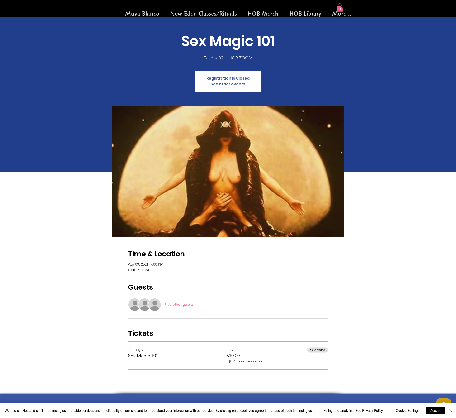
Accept (435, 410)
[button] (339, 7)
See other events (228, 84)
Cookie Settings (407, 410)
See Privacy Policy (369, 410)
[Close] (450, 410)
